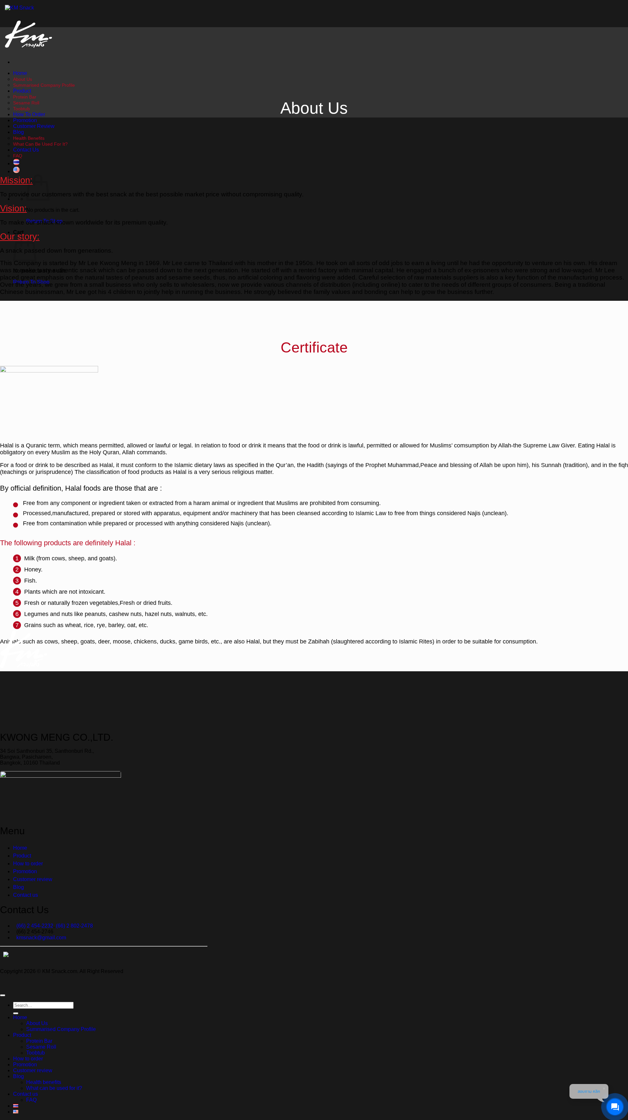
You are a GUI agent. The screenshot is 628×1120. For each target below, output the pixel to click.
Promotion (25, 120)
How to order (29, 114)
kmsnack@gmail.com (41, 937)
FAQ (17, 155)
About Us (22, 79)
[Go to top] (2, 995)
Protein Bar (24, 96)
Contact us (26, 150)
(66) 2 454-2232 (34, 926)
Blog (18, 132)
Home (20, 73)
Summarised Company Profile (44, 85)
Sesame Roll (26, 102)
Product (22, 91)
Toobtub (21, 108)
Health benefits (28, 138)
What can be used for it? (40, 144)
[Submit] (15, 1013)
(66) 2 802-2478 (74, 926)
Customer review (34, 126)
